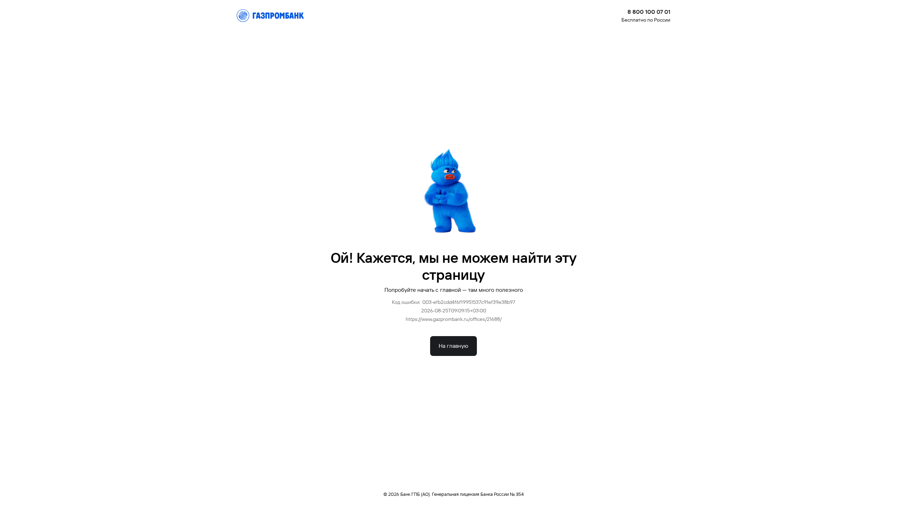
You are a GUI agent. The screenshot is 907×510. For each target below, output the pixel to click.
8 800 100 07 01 (648, 11)
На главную (453, 345)
